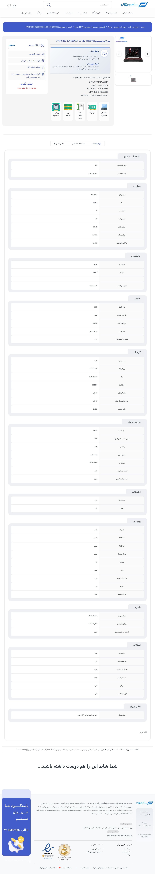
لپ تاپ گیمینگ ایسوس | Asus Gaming (31, 750)
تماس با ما (126, 852)
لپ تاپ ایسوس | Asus (116, 27)
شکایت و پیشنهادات (94, 852)
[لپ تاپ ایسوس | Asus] (11, 45)
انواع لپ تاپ (133, 27)
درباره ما (127, 849)
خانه (143, 27)
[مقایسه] (9, 6)
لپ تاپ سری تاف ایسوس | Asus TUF (90, 27)
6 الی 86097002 (18, 830)
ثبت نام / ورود (96, 849)
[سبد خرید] (14, 6)
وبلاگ (128, 855)
